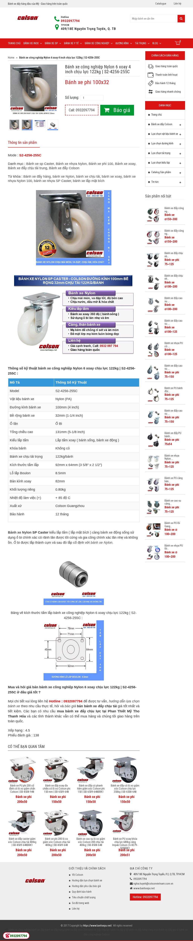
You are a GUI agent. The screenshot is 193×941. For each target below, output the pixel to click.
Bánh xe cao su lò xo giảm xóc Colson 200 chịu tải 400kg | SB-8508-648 (91, 842)
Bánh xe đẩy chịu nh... (174, 254)
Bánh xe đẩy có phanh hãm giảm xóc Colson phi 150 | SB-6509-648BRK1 (91, 788)
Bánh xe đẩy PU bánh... (173, 434)
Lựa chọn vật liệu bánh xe (164, 133)
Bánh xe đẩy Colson (64, 168)
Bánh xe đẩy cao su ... (173, 299)
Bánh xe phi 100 (101, 164)
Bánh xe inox (31, 43)
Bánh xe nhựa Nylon (71, 164)
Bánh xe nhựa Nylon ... (172, 457)
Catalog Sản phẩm (161, 172)
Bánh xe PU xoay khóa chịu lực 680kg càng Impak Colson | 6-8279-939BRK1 (125, 843)
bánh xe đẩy (37, 929)
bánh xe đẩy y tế (119, 929)
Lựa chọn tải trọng (160, 153)
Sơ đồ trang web (80, 902)
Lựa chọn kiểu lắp (160, 162)
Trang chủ (14, 43)
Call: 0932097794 (82, 110)
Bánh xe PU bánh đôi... (174, 389)
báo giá (70, 706)
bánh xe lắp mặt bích (88, 181)
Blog (155, 43)
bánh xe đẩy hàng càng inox (143, 929)
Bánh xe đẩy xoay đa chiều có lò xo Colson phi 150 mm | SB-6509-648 (56, 788)
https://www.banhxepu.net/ (97, 925)
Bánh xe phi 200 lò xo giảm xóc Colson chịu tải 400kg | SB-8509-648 (56, 842)
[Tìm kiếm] (181, 18)
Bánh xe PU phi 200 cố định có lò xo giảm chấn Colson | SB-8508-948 (22, 788)
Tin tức (155, 181)
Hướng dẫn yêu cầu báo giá (86, 886)
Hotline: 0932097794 (145, 897)
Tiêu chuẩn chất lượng (84, 897)
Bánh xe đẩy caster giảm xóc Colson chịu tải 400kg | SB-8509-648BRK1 (22, 842)
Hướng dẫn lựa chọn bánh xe (87, 880)
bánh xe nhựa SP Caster (52, 181)
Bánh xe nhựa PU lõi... (174, 547)
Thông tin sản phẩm (22, 142)
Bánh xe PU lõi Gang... (172, 524)
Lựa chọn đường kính (162, 143)
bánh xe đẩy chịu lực (98, 929)
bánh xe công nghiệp (20, 929)
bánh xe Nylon (63, 176)
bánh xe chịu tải (88, 176)
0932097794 (70, 21)
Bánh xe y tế (71, 43)
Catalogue (160, 3)
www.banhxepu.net (144, 888)
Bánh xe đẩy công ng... (174, 209)
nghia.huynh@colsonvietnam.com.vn (153, 883)
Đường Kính (122, 43)
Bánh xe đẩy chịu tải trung (27, 168)
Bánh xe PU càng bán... (174, 479)
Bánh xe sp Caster (40, 164)
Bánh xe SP (51, 43)
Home (11, 57)
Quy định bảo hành (82, 891)
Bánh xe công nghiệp (97, 43)
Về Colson (77, 874)
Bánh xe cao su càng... (173, 502)
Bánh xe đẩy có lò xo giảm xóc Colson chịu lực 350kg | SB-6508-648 (125, 788)
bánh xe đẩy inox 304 (75, 929)
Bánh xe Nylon (19, 532)
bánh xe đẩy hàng (54, 929)
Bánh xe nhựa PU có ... (174, 344)
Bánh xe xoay (125, 164)
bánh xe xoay (112, 176)
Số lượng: (72, 97)
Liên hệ (177, 3)
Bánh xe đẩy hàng (37, 176)
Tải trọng (140, 43)
